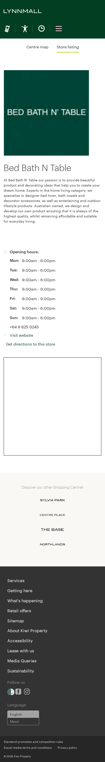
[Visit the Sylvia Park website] (52, 500)
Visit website (21, 335)
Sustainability (20, 670)
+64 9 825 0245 (24, 326)
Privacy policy (67, 747)
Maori (14, 721)
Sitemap (15, 620)
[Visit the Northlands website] (52, 544)
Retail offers (19, 610)
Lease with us (20, 650)
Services (15, 580)
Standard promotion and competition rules (33, 741)
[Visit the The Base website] (52, 529)
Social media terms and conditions (28, 747)
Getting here (19, 590)
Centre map (37, 46)
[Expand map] (52, 406)
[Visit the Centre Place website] (52, 515)
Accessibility (20, 640)
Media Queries (21, 660)
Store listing (68, 46)
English (16, 714)
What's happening (25, 600)
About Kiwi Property (27, 630)
